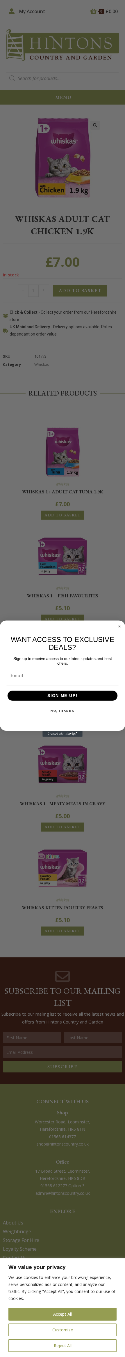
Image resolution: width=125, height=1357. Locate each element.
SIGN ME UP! (62, 696)
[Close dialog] (120, 626)
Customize (62, 1330)
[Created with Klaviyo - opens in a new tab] (62, 733)
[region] (62, 1307)
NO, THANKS (62, 710)
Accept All (62, 1314)
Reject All (63, 1345)
